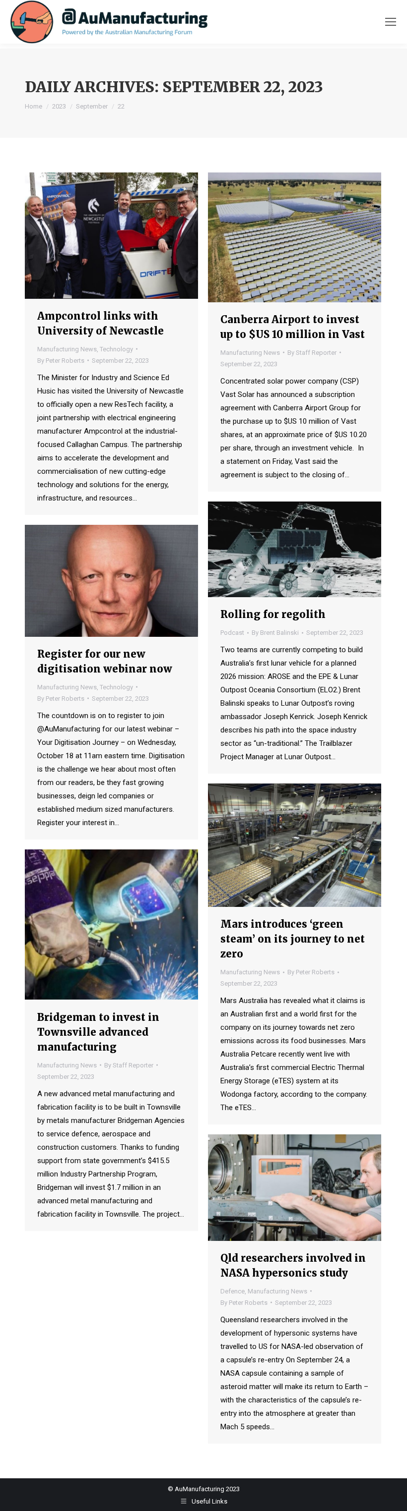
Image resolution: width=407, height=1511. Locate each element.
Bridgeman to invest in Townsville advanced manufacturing (98, 1032)
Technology (116, 349)
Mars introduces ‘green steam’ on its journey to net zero (292, 939)
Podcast (232, 632)
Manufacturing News (67, 349)
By (60, 360)
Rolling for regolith (273, 614)
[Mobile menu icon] (390, 21)
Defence (232, 1291)
